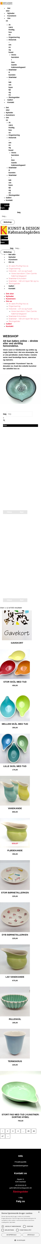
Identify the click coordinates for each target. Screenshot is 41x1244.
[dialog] (20, 1227)
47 (3, 1136)
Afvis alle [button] (30, 1235)
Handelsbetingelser (20, 1166)
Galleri (10, 100)
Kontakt (10, 102)
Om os (11, 262)
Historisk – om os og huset (20, 271)
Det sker (12, 255)
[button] (20, 425)
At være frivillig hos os (11, 30)
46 (34, 1131)
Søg (18, 212)
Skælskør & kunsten (17, 278)
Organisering (14, 37)
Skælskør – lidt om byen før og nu (24, 281)
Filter (5, 425)
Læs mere (12, 1222)
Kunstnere (11, 16)
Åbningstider (14, 97)
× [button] (39, 1212)
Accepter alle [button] (11, 1235)
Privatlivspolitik (20, 1162)
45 (28, 1131)
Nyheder (11, 13)
